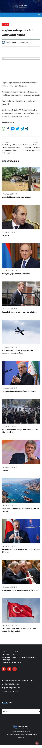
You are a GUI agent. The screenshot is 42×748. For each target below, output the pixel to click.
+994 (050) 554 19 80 (11, 684)
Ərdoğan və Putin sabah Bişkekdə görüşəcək (20, 590)
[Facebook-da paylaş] (8, 129)
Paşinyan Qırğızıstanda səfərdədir (16, 274)
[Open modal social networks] (27, 129)
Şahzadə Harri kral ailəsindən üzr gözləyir (19, 312)
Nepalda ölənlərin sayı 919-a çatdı (16, 197)
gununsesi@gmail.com (12, 688)
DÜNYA (5, 24)
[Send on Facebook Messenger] (13, 129)
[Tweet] (17, 129)
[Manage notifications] (37, 743)
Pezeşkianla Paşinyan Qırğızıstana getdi (19, 391)
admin (14, 42)
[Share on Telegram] (22, 129)
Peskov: (5, 470)
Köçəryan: (6, 235)
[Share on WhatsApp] (3, 129)
